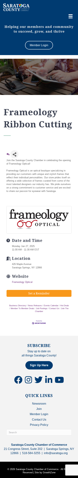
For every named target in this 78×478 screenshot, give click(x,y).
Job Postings (41, 308)
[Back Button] (8, 155)
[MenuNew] (70, 16)
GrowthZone (49, 472)
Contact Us (54, 308)
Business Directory (17, 305)
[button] (39, 365)
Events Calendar (51, 305)
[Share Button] (14, 154)
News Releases (35, 305)
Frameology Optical (22, 282)
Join (39, 408)
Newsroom (39, 403)
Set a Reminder (39, 293)
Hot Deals (64, 305)
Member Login (39, 414)
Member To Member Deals (22, 308)
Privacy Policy (39, 424)
